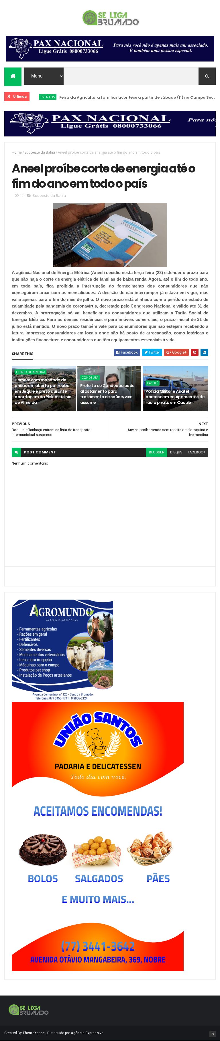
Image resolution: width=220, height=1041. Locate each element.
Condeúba (90, 378)
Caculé (152, 383)
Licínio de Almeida (30, 372)
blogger (156, 452)
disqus (176, 452)
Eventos (35, 97)
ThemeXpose (34, 1033)
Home (17, 152)
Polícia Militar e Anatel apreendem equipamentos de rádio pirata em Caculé (175, 396)
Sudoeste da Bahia (40, 152)
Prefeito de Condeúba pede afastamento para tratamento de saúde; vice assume (107, 394)
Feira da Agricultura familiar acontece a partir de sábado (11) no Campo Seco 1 (126, 97)
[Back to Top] (212, 1034)
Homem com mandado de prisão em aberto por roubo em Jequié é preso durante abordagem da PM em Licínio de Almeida (43, 391)
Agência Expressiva (87, 1033)
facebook (196, 452)
